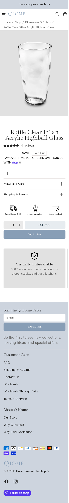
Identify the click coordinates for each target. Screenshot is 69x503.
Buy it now (33, 236)
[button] (4, 14)
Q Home (18, 473)
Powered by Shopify (37, 473)
